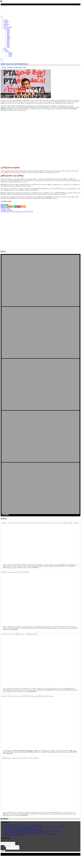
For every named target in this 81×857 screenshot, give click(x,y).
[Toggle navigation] (2, 17)
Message (3, 849)
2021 (8, 35)
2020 (8, 38)
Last (16, 844)
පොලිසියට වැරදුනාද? (6, 210)
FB (4, 48)
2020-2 (9, 37)
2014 (8, 47)
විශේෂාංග (6, 21)
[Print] (10, 206)
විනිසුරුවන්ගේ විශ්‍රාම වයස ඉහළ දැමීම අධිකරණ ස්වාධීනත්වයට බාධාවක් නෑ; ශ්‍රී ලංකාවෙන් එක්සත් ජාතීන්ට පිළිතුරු (35, 826)
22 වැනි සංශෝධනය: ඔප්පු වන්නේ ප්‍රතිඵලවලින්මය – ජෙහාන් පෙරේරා (23, 829)
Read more (36, 567)
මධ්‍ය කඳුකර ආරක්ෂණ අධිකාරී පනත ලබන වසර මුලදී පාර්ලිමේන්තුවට (23, 825)
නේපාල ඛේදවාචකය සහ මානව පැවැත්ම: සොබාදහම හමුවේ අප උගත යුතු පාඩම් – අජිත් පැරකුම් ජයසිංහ (40, 523)
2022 (8, 34)
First (16, 842)
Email (3, 846)
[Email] (7, 206)
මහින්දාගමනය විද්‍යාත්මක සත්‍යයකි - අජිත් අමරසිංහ (20, 758)
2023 (8, 32)
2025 (8, 30)
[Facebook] (2, 206)
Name (3, 841)
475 (6, 818)
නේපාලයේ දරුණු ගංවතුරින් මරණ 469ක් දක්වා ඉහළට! (18, 828)
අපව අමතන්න (8, 27)
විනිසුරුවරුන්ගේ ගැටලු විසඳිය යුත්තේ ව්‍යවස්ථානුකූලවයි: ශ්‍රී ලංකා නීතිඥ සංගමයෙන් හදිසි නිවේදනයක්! (32, 830)
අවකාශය (6, 24)
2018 (8, 41)
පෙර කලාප (7, 28)
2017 (8, 42)
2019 (8, 39)
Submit (3, 850)
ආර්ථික (6, 22)
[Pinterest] (18, 206)
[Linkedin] (15, 206)
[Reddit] (21, 206)
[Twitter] (4, 206)
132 (7, 514)
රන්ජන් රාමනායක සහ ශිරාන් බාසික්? (15, 572)
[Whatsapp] (13, 206)
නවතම (6, 20)
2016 (8, 44)
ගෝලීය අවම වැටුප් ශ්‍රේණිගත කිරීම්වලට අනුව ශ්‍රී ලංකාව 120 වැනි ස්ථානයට (24, 832)
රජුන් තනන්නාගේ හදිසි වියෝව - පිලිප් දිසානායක (19, 634)
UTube (5, 49)
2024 (8, 31)
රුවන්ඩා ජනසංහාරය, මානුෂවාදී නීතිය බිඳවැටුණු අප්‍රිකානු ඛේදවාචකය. (27, 696)
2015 (8, 45)
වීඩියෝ (6, 25)
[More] (24, 206)
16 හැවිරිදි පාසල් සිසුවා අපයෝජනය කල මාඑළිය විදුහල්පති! (17, 211)
